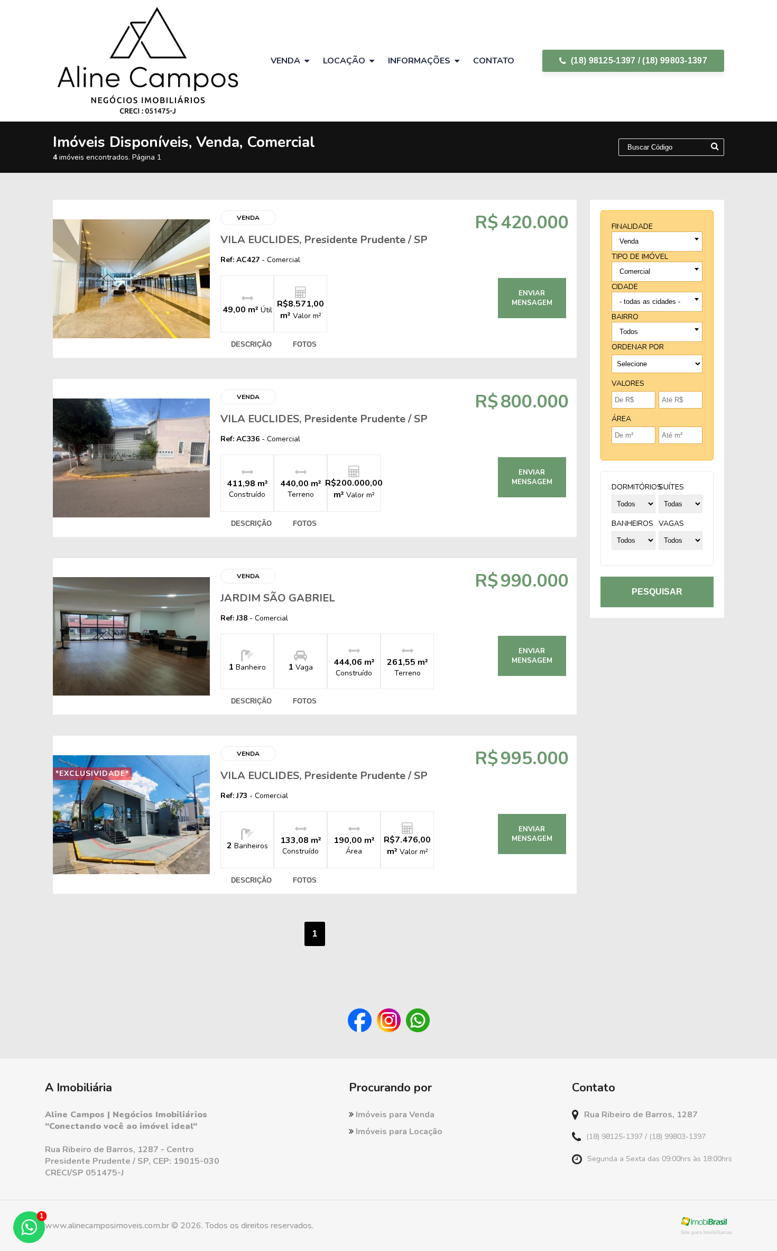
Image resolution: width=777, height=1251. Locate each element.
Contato (493, 61)
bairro (625, 317)
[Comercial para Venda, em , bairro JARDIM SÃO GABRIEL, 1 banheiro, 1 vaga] (131, 636)
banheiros (632, 523)
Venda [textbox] (629, 241)
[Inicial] (148, 60)
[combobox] (657, 241)
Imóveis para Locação (398, 1131)
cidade (625, 287)
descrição (251, 344)
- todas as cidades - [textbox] (649, 301)
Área (621, 419)
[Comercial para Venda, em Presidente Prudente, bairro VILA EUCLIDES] (131, 279)
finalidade (632, 226)
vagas (671, 523)
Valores (628, 383)
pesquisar (657, 591)
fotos (305, 344)
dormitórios (637, 487)
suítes (671, 487)
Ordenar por (638, 347)
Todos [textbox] (628, 332)
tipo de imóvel (640, 257)
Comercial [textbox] (634, 271)
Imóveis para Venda (394, 1114)
